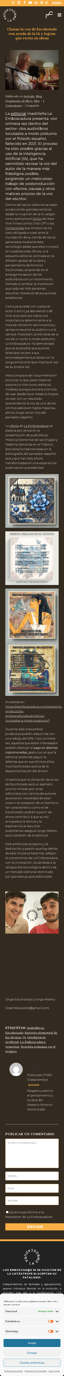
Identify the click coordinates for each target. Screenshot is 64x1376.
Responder (33, 1085)
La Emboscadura (36, 426)
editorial (18, 113)
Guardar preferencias (32, 1362)
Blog (39, 96)
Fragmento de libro (18, 101)
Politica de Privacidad (36, 1371)
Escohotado (14, 1032)
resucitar (12, 1046)
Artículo (29, 96)
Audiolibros (35, 1028)
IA (24, 1037)
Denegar (32, 1352)
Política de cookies (13, 1371)
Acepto (32, 1343)
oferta (14, 426)
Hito (37, 101)
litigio (37, 219)
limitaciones (14, 228)
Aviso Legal (54, 1371)
